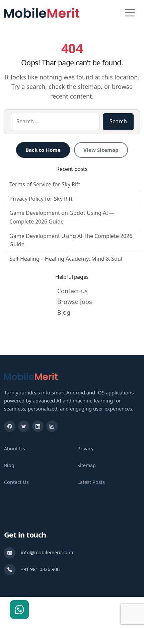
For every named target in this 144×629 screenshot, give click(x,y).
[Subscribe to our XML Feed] (52, 426)
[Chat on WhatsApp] (19, 609)
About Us (14, 448)
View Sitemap (101, 149)
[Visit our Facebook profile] (9, 426)
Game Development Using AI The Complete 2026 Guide (70, 240)
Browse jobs (74, 302)
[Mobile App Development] (31, 375)
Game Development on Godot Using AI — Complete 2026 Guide (62, 217)
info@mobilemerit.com (47, 552)
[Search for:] (55, 121)
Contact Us (16, 482)
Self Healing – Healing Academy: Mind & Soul (65, 258)
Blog (63, 312)
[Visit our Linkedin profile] (38, 426)
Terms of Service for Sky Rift (44, 184)
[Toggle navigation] (130, 12)
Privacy (85, 448)
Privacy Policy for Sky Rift (41, 198)
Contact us (72, 291)
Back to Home (43, 149)
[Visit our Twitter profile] (23, 426)
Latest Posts (91, 482)
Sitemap (86, 465)
